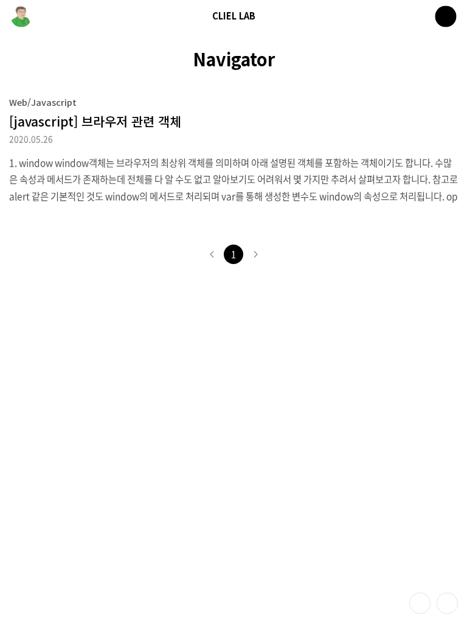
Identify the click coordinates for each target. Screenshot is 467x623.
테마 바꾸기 (420, 603)
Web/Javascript (43, 102)
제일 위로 (447, 603)
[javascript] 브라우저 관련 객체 (95, 121)
